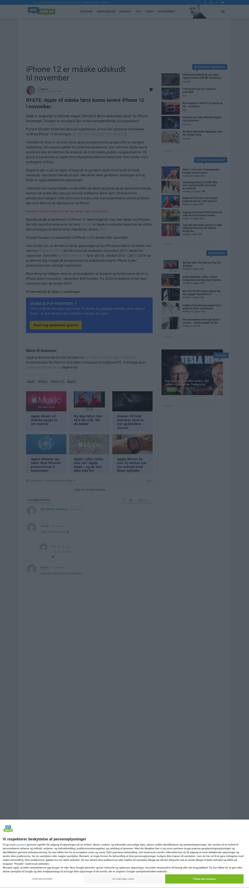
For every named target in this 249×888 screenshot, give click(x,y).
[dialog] (124, 854)
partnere (21, 844)
